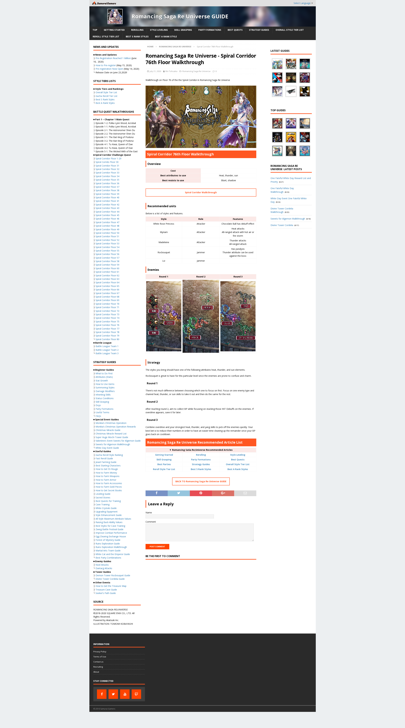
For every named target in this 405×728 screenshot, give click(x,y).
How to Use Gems (105, 384)
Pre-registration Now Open (109, 68)
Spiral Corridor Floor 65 (107, 286)
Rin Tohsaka (171, 71)
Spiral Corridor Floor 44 (107, 211)
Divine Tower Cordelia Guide (110, 578)
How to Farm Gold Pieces (109, 486)
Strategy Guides (259, 29)
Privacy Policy (99, 651)
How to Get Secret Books (109, 490)
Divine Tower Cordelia (282, 225)
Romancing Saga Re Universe (196, 71)
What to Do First (104, 373)
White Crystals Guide (106, 508)
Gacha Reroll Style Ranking (109, 454)
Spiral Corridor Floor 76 (107, 324)
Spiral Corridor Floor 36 (107, 183)
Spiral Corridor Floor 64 (107, 282)
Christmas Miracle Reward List (111, 433)
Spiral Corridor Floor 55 (107, 250)
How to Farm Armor (106, 479)
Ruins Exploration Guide (108, 543)
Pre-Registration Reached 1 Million (113, 58)
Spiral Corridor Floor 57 (107, 257)
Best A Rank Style (166, 36)
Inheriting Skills (103, 394)
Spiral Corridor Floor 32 (107, 169)
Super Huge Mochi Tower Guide (112, 437)
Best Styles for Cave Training (110, 525)
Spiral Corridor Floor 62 (107, 275)
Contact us (98, 661)
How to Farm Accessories (109, 483)
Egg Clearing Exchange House (111, 536)
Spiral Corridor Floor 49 (107, 229)
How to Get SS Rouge (107, 469)
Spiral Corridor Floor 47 (107, 222)
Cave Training (102, 504)
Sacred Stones (103, 497)
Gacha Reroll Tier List (106, 95)
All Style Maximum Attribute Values (113, 518)
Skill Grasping (183, 29)
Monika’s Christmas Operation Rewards (116, 426)
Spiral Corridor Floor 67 (107, 293)
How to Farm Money (106, 472)
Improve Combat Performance (111, 532)
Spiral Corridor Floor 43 (107, 208)
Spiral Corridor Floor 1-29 (108, 158)
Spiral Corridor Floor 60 (107, 268)
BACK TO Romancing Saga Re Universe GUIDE (200, 481)
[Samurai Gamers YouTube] (125, 694)
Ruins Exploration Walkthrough (111, 547)
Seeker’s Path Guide (106, 593)
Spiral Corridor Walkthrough (201, 192)
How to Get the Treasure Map (111, 585)
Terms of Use (99, 656)
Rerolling (137, 29)
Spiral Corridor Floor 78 (107, 332)
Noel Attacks (102, 564)
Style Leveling (159, 29)
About (96, 671)
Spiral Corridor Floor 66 (107, 289)
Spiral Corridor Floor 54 (107, 247)
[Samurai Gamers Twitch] (136, 694)
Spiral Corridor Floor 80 (107, 339)
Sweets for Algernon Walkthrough (113, 444)
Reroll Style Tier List (106, 36)
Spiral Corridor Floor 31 (107, 165)
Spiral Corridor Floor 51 (107, 236)
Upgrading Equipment (107, 511)
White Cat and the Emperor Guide (113, 554)
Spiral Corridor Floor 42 (107, 204)
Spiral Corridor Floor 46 (107, 218)
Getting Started (114, 29)
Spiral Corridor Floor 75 (107, 321)
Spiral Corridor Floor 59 (107, 264)
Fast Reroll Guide (104, 458)
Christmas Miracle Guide (108, 430)
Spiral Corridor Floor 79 (107, 335)
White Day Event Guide (107, 447)
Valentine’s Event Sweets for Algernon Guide (118, 440)
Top (95, 29)
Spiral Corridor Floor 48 (107, 225)
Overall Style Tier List (290, 29)
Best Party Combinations (108, 557)
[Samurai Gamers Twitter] (113, 694)
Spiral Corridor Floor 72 (107, 310)
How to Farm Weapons (107, 476)
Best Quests (235, 29)
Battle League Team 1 (107, 346)
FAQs (98, 415)
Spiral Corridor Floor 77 (107, 328)
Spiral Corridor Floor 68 (107, 296)
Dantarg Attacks (104, 568)
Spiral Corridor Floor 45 (107, 215)
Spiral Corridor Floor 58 (107, 261)
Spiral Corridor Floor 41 (107, 200)
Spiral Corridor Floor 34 (107, 176)
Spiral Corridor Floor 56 (107, 254)
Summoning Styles (105, 387)
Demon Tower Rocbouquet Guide (113, 575)
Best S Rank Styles (137, 36)
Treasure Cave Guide (106, 589)
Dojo (98, 405)
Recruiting (98, 666)
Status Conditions (105, 398)
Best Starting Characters (108, 465)
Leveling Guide (103, 493)
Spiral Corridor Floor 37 (107, 186)
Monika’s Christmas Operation (111, 422)
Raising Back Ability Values (109, 522)
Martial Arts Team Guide (108, 550)
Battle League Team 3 (107, 353)
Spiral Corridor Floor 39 (107, 193)
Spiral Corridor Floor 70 (107, 303)
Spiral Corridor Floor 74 (107, 317)
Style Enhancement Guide (109, 515)
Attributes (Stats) (104, 376)
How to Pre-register (106, 65)
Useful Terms (102, 412)
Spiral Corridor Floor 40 (107, 197)
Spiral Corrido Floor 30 (107, 161)
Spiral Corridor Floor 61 (107, 271)
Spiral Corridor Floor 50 (107, 232)
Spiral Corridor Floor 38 (107, 190)
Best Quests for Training (108, 500)
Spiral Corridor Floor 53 (107, 243)
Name (149, 512)
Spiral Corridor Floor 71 (107, 307)
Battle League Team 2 (107, 349)
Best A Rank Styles (237, 469)
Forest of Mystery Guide (108, 539)
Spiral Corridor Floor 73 (107, 314)
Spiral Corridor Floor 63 (107, 278)
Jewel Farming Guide (106, 462)
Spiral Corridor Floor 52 (107, 240)
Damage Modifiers (105, 391)
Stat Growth (102, 380)
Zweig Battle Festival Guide (109, 529)
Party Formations (209, 29)
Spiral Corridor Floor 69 (107, 300)
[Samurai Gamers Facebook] (101, 694)
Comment (151, 521)
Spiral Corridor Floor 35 (107, 179)
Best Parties (164, 464)
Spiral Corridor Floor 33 (107, 172)
